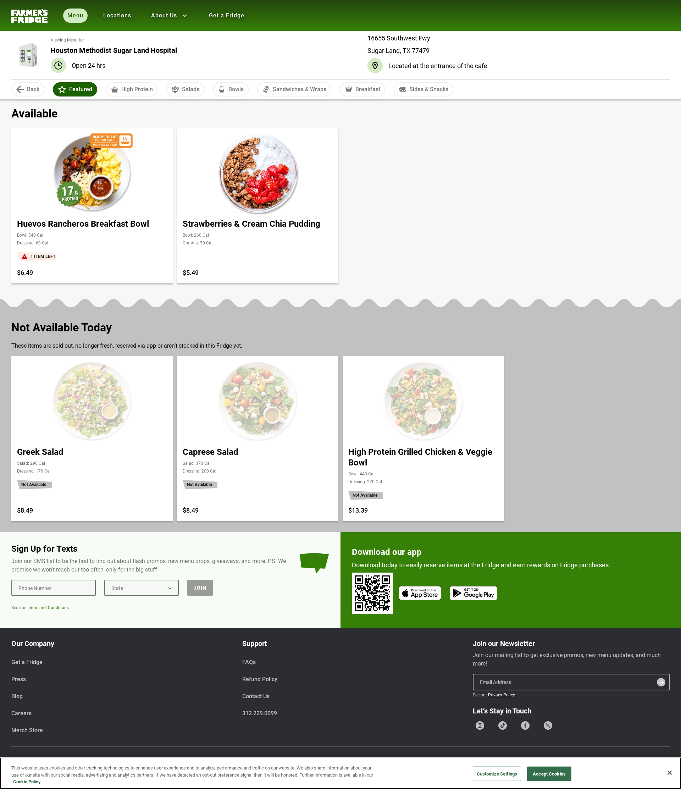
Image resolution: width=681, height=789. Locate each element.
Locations (117, 15)
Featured (80, 89)
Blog (17, 696)
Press (18, 679)
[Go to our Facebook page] (525, 725)
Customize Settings (497, 773)
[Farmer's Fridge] (29, 16)
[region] (340, 773)
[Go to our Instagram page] (480, 725)
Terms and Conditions (48, 607)
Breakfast (367, 89)
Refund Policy (259, 679)
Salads (190, 89)
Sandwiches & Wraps (299, 89)
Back (33, 89)
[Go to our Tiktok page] (502, 725)
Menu (75, 15)
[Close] (669, 772)
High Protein (137, 89)
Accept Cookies (549, 773)
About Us (164, 15)
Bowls (236, 89)
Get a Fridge (226, 15)
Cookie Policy (27, 781)
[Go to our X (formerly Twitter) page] (548, 725)
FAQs (249, 662)
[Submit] (661, 682)
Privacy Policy (501, 695)
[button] (62, 89)
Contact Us (256, 696)
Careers (21, 713)
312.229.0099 (259, 713)
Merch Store (27, 730)
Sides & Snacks (428, 89)
